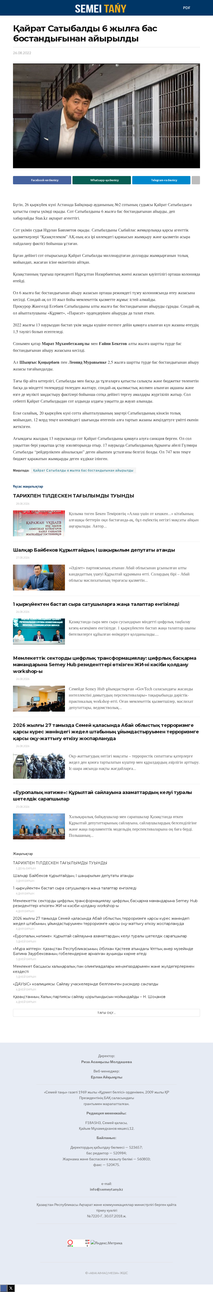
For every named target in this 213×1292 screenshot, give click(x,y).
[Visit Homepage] (100, 8)
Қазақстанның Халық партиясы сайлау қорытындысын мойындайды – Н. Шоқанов (89, 996)
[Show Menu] (15, 8)
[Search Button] (198, 8)
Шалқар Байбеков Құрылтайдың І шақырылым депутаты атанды (94, 550)
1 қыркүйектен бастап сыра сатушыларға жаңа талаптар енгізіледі (96, 604)
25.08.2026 (22, 806)
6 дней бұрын (25, 989)
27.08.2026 (22, 557)
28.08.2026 (22, 503)
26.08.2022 (22, 53)
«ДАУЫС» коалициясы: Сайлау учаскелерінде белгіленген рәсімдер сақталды (85, 984)
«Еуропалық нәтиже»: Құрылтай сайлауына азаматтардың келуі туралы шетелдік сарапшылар (100, 936)
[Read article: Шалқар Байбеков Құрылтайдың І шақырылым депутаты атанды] (39, 578)
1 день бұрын (25, 868)
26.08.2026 (22, 611)
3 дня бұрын (24, 880)
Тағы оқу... (106, 1012)
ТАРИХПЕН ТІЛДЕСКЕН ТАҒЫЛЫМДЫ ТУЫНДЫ (73, 496)
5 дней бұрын (25, 941)
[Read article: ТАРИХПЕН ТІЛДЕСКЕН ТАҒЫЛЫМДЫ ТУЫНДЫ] (39, 523)
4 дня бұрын (24, 893)
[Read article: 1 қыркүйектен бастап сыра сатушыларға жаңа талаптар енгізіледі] (39, 631)
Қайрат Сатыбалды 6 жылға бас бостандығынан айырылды (83, 470)
